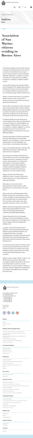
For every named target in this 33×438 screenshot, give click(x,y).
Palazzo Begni (6, 423)
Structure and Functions (8, 342)
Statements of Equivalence (8, 391)
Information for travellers (8, 382)
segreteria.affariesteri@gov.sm (9, 295)
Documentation (6, 353)
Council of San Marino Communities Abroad (12, 402)
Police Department (7, 417)
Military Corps (5, 413)
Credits (4, 308)
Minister (4, 322)
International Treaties (7, 351)
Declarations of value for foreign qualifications (12, 392)
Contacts (4, 431)
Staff (4, 325)
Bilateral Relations (6, 348)
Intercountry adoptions (7, 387)
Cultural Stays (5, 404)
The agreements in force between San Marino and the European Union (14, 334)
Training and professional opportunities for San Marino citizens (16, 385)
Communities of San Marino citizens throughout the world (15, 400)
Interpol (4, 415)
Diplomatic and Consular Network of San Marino (13, 361)
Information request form (8, 363)
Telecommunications (7, 323)
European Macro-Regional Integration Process (12, 340)
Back (3, 22)
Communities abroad (7, 398)
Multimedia (5, 376)
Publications (5, 425)
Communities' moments (8, 407)
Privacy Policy (6, 305)
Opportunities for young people (9, 405)
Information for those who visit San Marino (11, 384)
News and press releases (8, 374)
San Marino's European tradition (9, 338)
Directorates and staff (7, 359)
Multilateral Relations (7, 350)
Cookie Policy (5, 306)
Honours (4, 366)
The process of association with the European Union (13, 331)
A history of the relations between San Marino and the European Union (14, 337)
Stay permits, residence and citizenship (11, 389)
